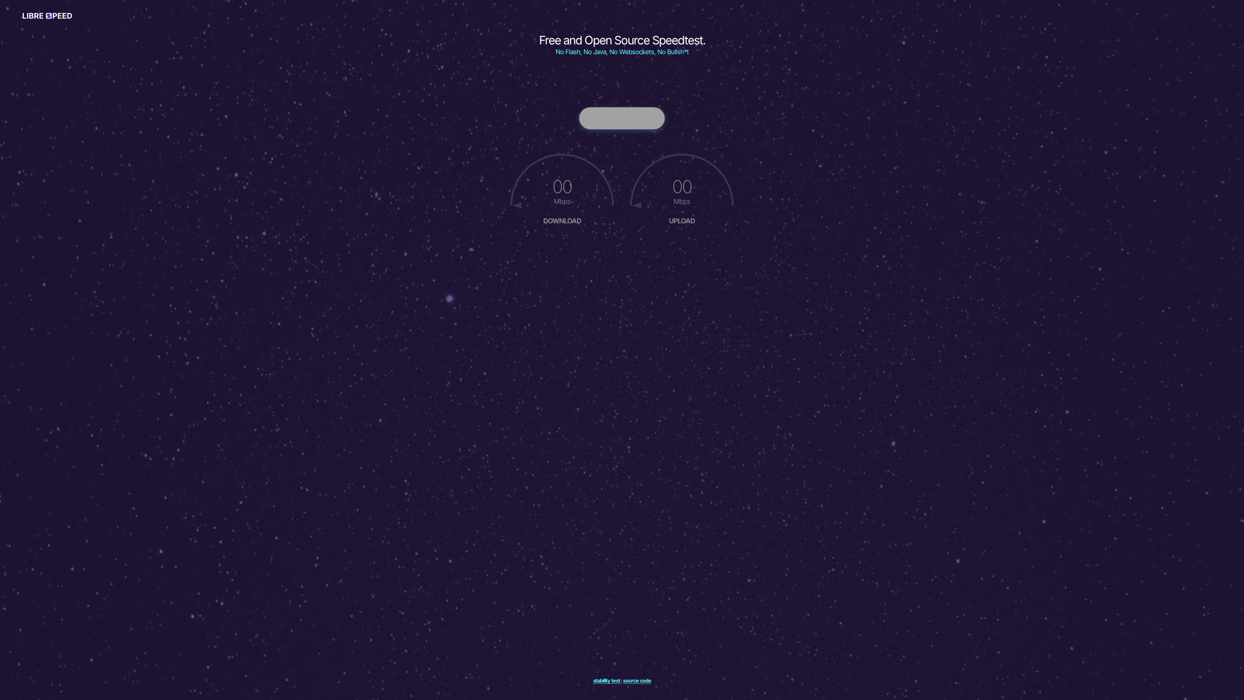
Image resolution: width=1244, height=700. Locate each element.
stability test (606, 680)
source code (637, 680)
